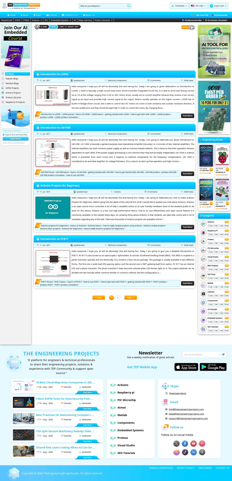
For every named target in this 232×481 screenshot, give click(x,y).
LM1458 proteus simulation (52, 175)
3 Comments (152, 192)
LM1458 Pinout (47, 172)
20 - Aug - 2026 (46, 387)
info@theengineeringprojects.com (186, 409)
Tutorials (67, 387)
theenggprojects (177, 393)
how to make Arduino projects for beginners (104, 228)
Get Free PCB (202, 15)
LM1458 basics (62, 172)
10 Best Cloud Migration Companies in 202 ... (65, 382)
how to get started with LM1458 (129, 172)
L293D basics (97, 114)
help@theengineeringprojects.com (186, 413)
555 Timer (211, 274)
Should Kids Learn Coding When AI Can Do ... (65, 447)
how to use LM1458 (75, 175)
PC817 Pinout (47, 282)
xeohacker (86, 387)
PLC (46, 20)
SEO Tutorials (213, 327)
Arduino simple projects (154, 225)
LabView (211, 292)
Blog (53, 27)
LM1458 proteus (152, 172)
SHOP (38, 15)
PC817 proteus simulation (66, 284)
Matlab (210, 283)
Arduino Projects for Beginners (59, 185)
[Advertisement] (114, 50)
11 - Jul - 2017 (45, 80)
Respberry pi (125, 392)
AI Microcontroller (193, 20)
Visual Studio (213, 257)
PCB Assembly (220, 15)
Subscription (15, 138)
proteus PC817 (46, 284)
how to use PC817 (91, 282)
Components (213, 300)
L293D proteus (163, 114)
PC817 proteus (159, 282)
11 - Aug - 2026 (46, 419)
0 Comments (155, 80)
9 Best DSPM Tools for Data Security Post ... (64, 398)
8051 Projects (213, 266)
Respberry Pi (213, 231)
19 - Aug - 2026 (46, 403)
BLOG (25, 15)
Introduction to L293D (54, 74)
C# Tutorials (212, 309)
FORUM (53, 15)
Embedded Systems (59, 20)
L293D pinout (68, 114)
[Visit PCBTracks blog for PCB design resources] (214, 133)
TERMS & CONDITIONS (161, 467)
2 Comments (155, 245)
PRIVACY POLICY (185, 467)
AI (75, 20)
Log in (216, 6)
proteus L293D (46, 117)
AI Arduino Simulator (217, 20)
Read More (187, 116)
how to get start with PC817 (113, 282)
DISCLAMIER (205, 467)
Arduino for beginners (72, 228)
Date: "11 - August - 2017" (69, 27)
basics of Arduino (78, 225)
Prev (99, 297)
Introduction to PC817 (54, 239)
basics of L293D (83, 114)
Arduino (35, 20)
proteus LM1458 (169, 172)
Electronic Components (117, 80)
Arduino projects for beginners (55, 225)
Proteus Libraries (102, 20)
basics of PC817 (75, 282)
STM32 (26, 20)
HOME (13, 15)
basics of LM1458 (78, 172)
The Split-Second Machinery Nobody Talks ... (65, 431)
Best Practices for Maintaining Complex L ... (65, 415)
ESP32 (17, 20)
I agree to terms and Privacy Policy (16, 135)
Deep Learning (85, 20)
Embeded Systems (215, 318)
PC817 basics (60, 282)
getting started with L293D (117, 114)
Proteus (211, 239)
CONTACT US (222, 467)
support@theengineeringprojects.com (188, 418)
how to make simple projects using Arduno (122, 225)
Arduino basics (94, 225)
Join (222, 6)
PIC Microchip (213, 248)
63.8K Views (188, 80)
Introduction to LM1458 (55, 127)
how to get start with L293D (143, 114)
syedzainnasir (79, 80)
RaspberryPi (6, 20)
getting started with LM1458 (100, 172)
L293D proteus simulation (66, 117)
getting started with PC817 (140, 282)
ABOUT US (90, 15)
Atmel (121, 407)
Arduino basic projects (50, 228)
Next (129, 297)
